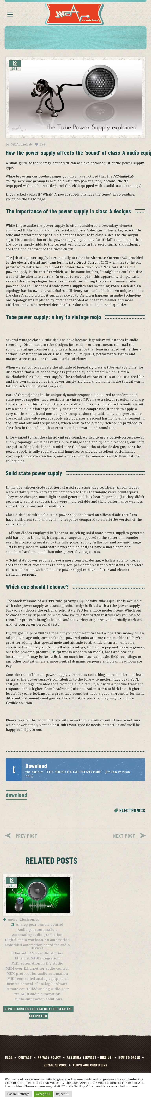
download (16, 794)
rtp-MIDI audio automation (37, 994)
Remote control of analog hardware (37, 983)
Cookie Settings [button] (18, 1094)
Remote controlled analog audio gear (37, 988)
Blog (8, 1057)
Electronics (132, 810)
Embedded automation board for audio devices (37, 946)
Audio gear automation (37, 929)
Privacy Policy (49, 1057)
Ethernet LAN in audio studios (37, 953)
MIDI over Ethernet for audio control (37, 968)
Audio (13, 919)
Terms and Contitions (90, 1065)
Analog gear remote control (39, 924)
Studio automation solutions (38, 999)
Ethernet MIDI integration (37, 958)
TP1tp (55, 652)
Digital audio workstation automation (37, 939)
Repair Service (55, 1065)
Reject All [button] (62, 1094)
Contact (25, 1057)
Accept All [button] (43, 1094)
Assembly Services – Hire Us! (89, 1057)
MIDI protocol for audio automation (37, 973)
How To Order (129, 1057)
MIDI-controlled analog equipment (37, 978)
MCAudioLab (21, 144)
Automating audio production (37, 934)
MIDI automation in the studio (37, 963)
